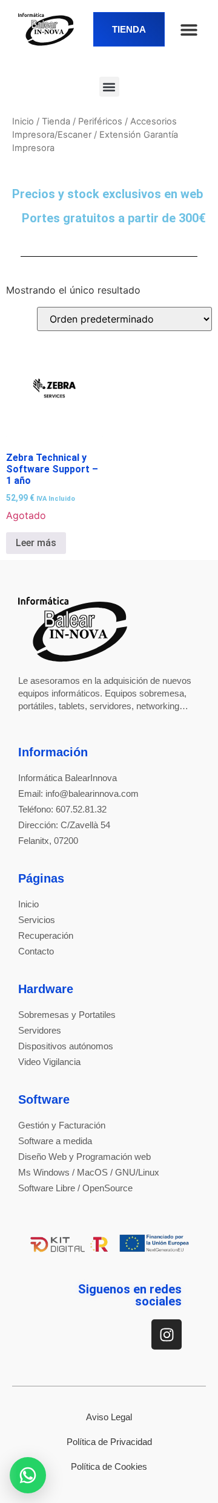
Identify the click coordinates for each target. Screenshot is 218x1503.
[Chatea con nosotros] (28, 1475)
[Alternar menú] (189, 30)
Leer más (36, 543)
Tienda (56, 121)
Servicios (36, 920)
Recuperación (45, 935)
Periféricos (100, 121)
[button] (109, 87)
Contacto (36, 951)
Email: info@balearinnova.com (78, 793)
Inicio (23, 121)
